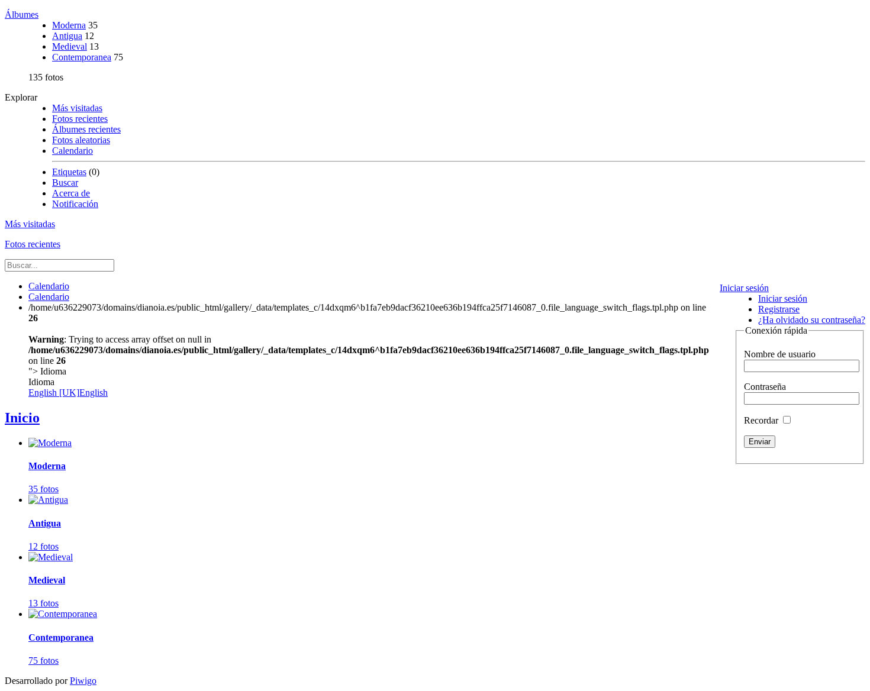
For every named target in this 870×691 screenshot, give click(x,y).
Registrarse (779, 309)
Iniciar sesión (744, 288)
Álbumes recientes (86, 129)
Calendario (72, 151)
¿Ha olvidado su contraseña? (811, 320)
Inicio (22, 417)
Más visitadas (77, 108)
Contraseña (765, 387)
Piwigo (83, 681)
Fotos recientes (80, 119)
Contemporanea (81, 57)
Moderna (69, 25)
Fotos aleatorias (81, 140)
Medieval (69, 46)
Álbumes (21, 14)
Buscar (65, 182)
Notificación (75, 204)
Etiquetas (69, 172)
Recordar (762, 420)
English (68, 393)
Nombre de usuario (780, 354)
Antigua (67, 36)
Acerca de (71, 193)
